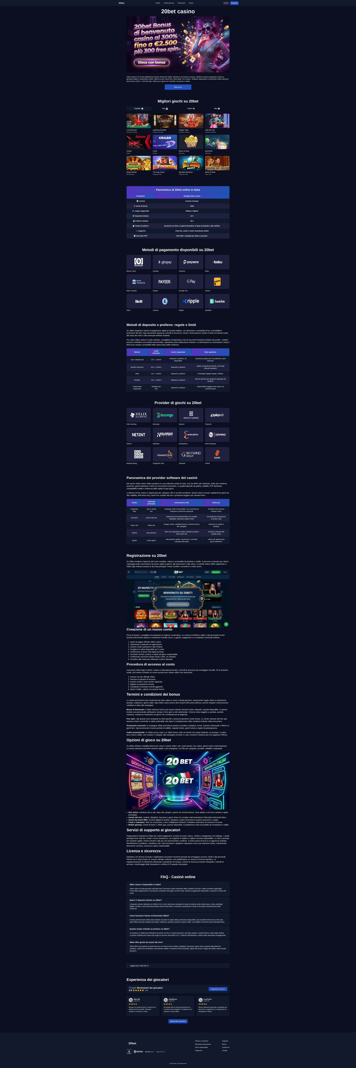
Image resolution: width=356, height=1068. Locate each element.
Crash (189, 108)
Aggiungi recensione (218, 989)
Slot (215, 108)
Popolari (137, 108)
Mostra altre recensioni (178, 1021)
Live (163, 108)
